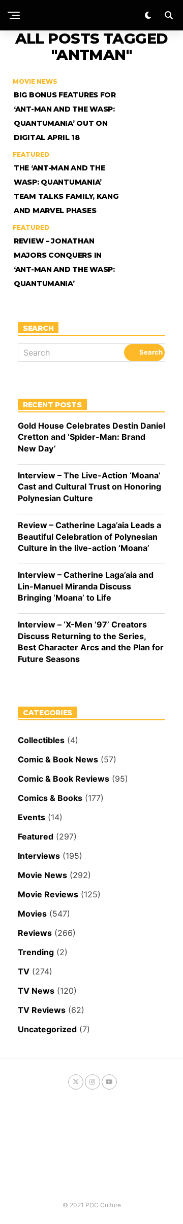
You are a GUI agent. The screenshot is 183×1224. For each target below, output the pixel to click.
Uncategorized (47, 1029)
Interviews (39, 856)
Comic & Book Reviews (63, 779)
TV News (36, 991)
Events (31, 817)
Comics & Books (50, 798)
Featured (35, 836)
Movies (32, 913)
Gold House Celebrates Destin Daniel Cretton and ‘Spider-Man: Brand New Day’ (91, 437)
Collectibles (41, 740)
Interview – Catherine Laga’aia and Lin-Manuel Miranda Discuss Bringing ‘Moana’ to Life (86, 586)
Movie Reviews (48, 894)
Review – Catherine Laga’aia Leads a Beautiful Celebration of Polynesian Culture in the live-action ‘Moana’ (89, 536)
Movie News (42, 875)
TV (23, 971)
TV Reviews (42, 1010)
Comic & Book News (58, 759)
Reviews (35, 933)
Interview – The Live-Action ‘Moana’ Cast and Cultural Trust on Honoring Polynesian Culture (89, 486)
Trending (36, 952)
